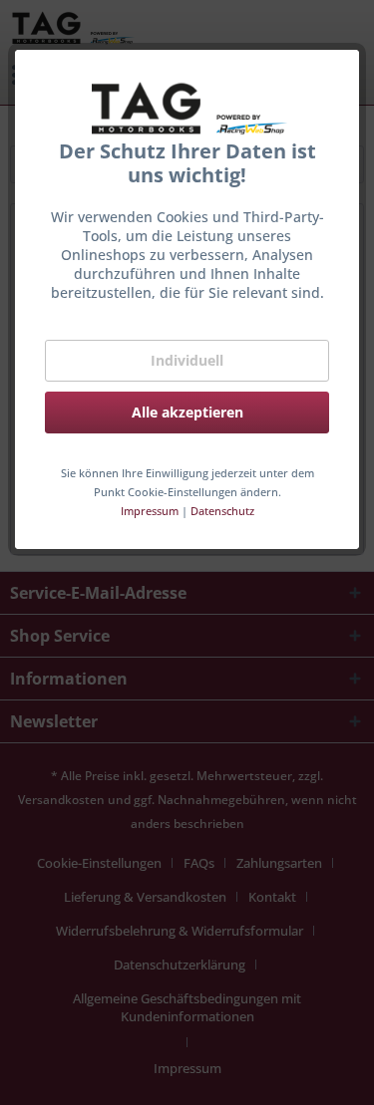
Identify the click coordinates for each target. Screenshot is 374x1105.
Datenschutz (222, 510)
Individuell (187, 360)
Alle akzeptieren (187, 412)
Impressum (150, 510)
